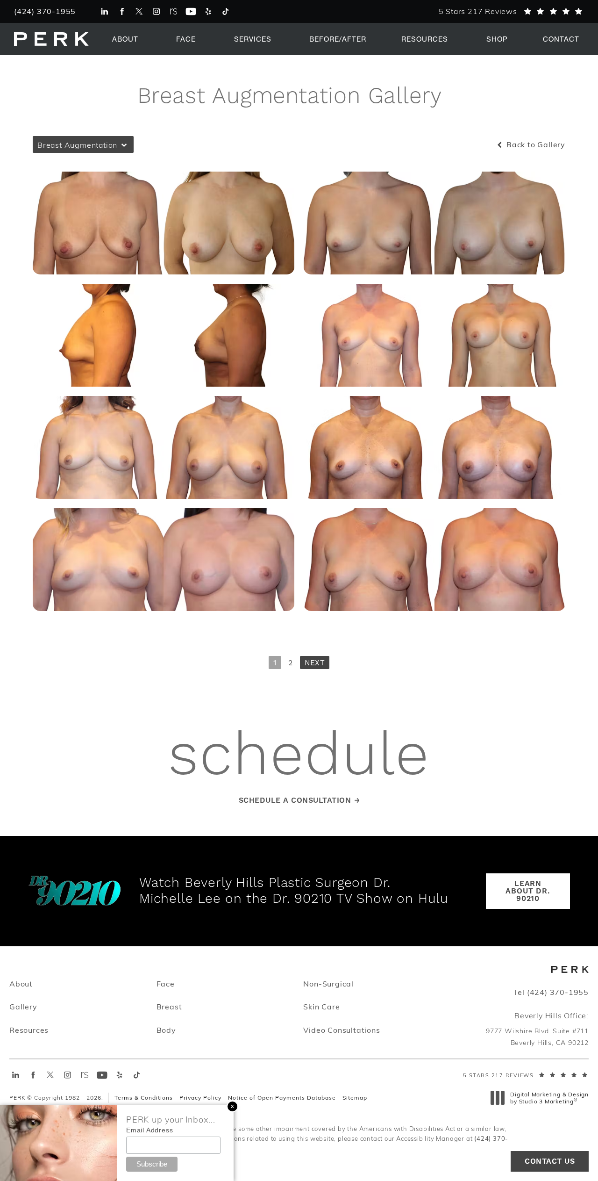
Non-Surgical (328, 983)
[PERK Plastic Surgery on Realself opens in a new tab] (173, 11)
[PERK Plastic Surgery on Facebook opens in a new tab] (121, 11)
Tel (551, 992)
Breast (169, 1006)
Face (186, 39)
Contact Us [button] (550, 1161)
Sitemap (354, 1097)
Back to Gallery (534, 144)
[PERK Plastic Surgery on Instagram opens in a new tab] (156, 11)
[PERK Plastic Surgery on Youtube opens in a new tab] (191, 11)
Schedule (299, 756)
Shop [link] (497, 39)
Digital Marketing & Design (549, 1098)
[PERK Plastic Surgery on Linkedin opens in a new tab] (104, 11)
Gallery (23, 1006)
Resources (424, 39)
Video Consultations (341, 1030)
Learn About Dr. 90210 (527, 891)
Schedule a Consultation (295, 800)
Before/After (337, 39)
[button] (232, 1106)
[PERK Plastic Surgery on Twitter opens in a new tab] (139, 11)
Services (252, 39)
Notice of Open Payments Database (282, 1097)
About (125, 39)
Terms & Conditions (143, 1097)
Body (166, 1030)
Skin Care (321, 1006)
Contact (561, 39)
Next (315, 663)
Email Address (149, 1130)
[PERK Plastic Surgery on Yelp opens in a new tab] (208, 11)
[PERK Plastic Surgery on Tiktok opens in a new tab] (225, 11)
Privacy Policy (200, 1097)
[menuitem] (104, 11)
